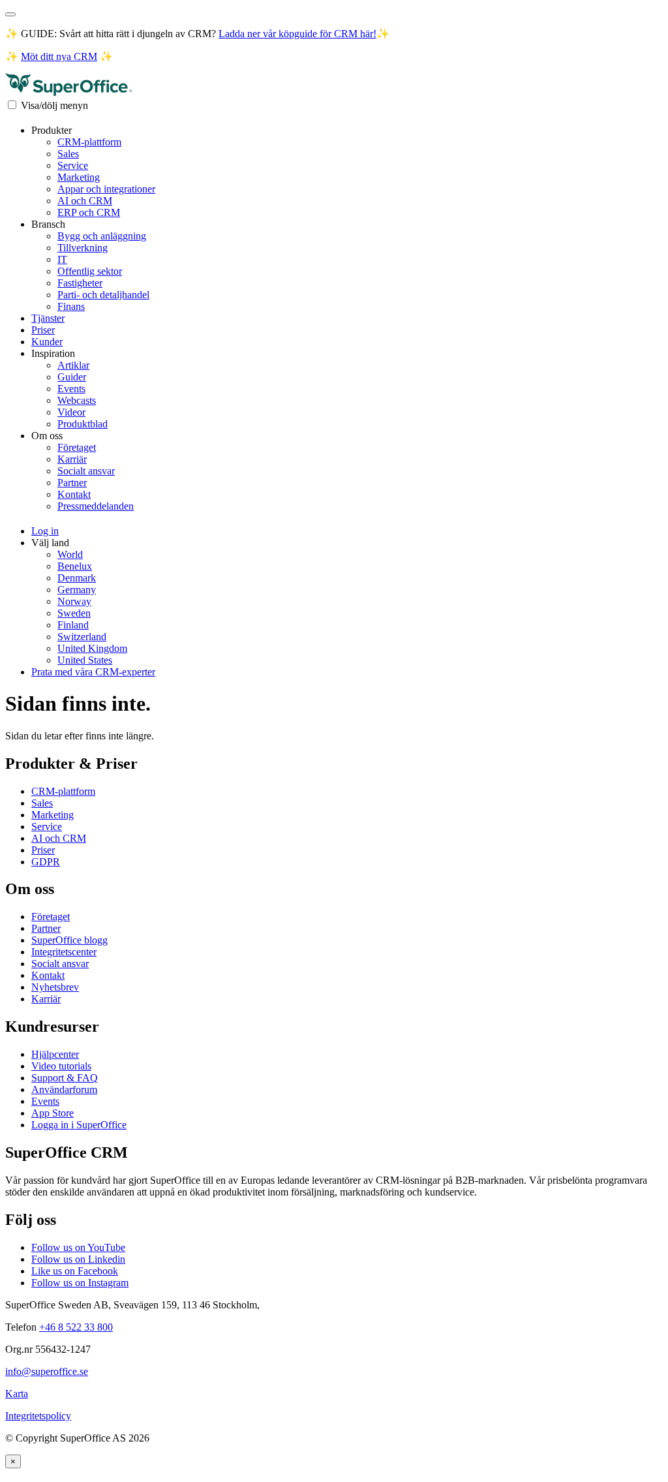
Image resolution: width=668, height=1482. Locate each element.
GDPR (45, 861)
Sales (68, 153)
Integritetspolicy (38, 1415)
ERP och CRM (88, 212)
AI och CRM (84, 200)
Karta (16, 1393)
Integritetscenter (64, 951)
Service (72, 165)
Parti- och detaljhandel (103, 294)
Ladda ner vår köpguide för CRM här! (297, 33)
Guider (71, 376)
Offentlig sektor (89, 271)
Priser (43, 329)
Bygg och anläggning (101, 235)
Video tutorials (61, 1066)
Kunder (47, 341)
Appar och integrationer (106, 188)
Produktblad (82, 423)
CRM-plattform (89, 141)
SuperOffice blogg (69, 940)
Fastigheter (79, 282)
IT (62, 259)
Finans (71, 306)
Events (71, 388)
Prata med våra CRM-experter (93, 671)
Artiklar (73, 365)
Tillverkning (82, 247)
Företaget (76, 447)
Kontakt (74, 494)
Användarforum (64, 1089)
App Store (52, 1113)
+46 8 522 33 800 (76, 1327)
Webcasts (76, 400)
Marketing (78, 177)
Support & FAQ (64, 1077)
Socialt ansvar (86, 470)
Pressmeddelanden (95, 506)
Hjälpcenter (55, 1054)
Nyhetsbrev (55, 987)
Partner (72, 482)
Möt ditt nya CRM (59, 56)
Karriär (72, 459)
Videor (71, 412)
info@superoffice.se (46, 1371)
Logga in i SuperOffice (79, 1124)
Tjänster (48, 318)
